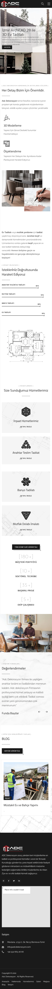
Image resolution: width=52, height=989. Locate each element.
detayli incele (26, 529)
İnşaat (8, 798)
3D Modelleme (12, 125)
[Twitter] (14, 880)
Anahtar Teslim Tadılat (26, 452)
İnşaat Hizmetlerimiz (26, 421)
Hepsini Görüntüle (12, 751)
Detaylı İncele (26, 426)
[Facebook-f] (9, 880)
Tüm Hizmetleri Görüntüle (26, 547)
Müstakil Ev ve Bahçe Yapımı (21, 805)
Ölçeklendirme (12, 151)
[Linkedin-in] (19, 880)
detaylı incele (26, 458)
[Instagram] (3, 880)
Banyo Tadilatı (26, 490)
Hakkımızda (7, 47)
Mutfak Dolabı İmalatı (26, 524)
